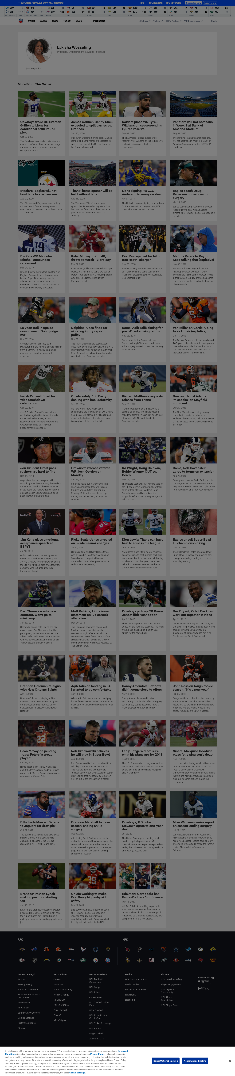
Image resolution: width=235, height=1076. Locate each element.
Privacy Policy (97, 1054)
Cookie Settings (77, 1072)
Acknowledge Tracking (195, 1061)
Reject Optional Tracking (165, 1061)
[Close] (229, 1060)
